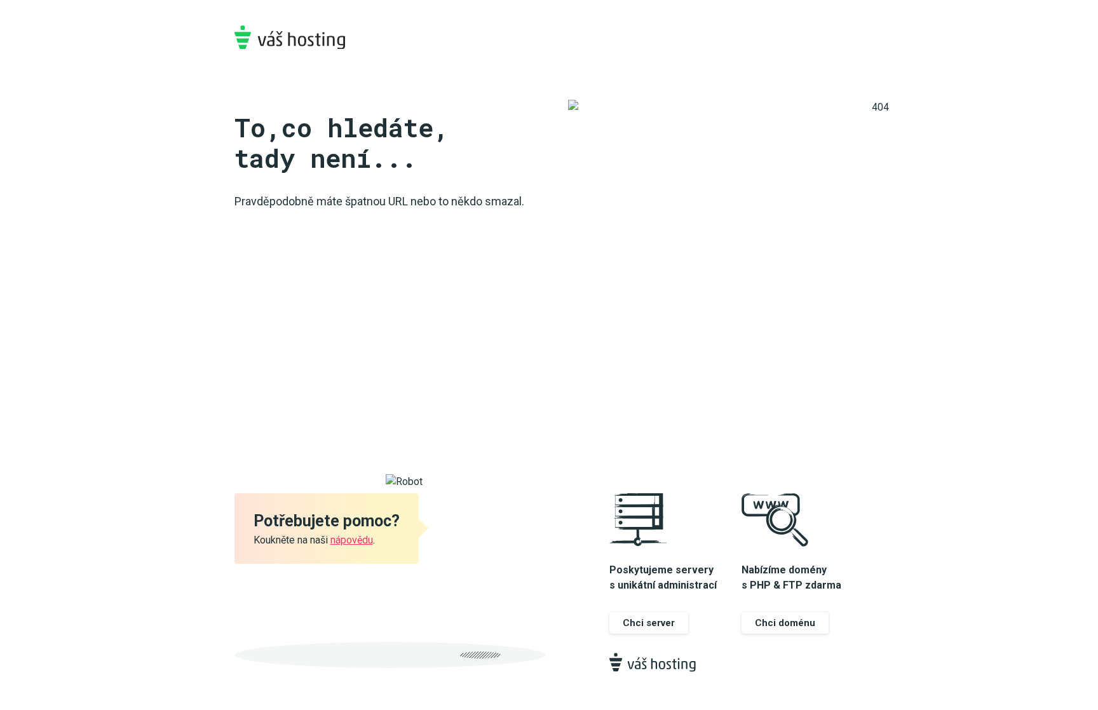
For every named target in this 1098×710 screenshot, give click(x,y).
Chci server (649, 623)
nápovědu (351, 540)
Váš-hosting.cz (289, 37)
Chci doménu (785, 623)
